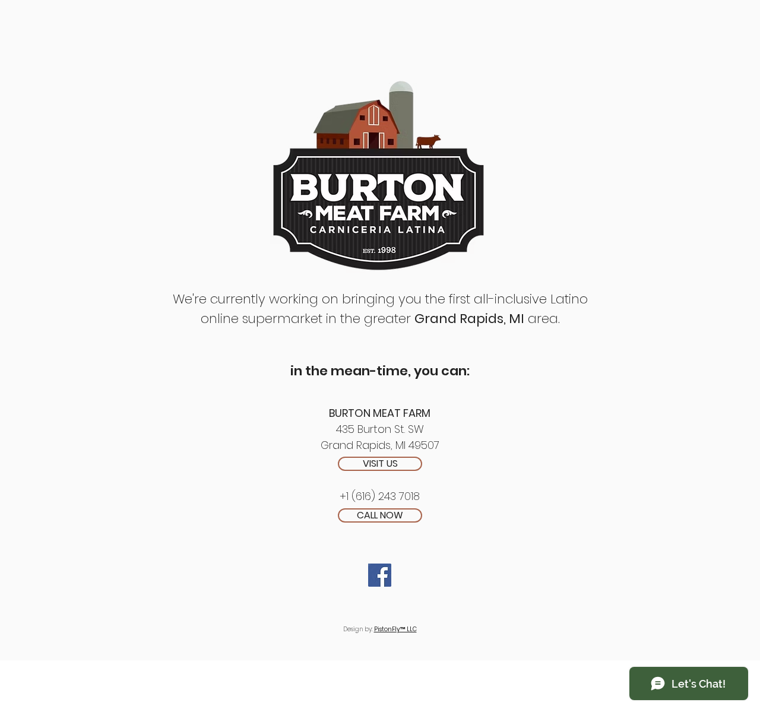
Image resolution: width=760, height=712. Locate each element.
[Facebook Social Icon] (379, 575)
